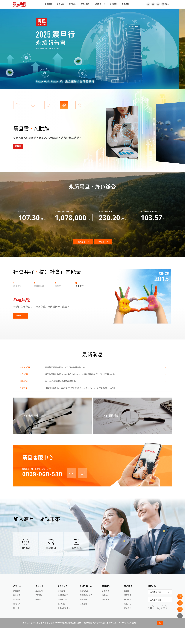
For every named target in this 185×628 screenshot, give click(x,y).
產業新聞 (39, 591)
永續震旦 (39, 599)
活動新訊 (39, 595)
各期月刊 (105, 591)
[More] (122, 132)
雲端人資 (16, 604)
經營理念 (127, 595)
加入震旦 (127, 608)
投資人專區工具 (64, 608)
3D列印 (16, 608)
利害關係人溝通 (86, 595)
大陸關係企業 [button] (155, 600)
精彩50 (105, 595)
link (92, 367)
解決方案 (60, 4)
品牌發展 (127, 599)
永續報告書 (84, 591)
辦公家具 (16, 595)
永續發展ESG (99, 4)
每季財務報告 (63, 595)
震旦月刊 (125, 4)
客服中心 (127, 604)
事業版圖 (48, 4)
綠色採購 (83, 604)
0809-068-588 (42, 474)
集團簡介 (127, 591)
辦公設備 (16, 591)
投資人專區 (85, 4)
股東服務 (61, 604)
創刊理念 (105, 599)
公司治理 (61, 591)
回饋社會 (83, 599)
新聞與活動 (62, 599)
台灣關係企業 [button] (155, 592)
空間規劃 (16, 599)
